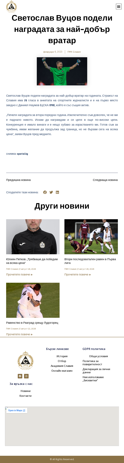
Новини (26, 391)
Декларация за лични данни (96, 370)
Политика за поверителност (92, 362)
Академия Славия (62, 365)
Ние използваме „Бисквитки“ (93, 379)
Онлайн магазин (61, 370)
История (62, 356)
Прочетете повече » (19, 274)
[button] (119, 6)
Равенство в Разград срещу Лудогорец (32, 322)
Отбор (62, 361)
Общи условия (98, 356)
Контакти (25, 395)
